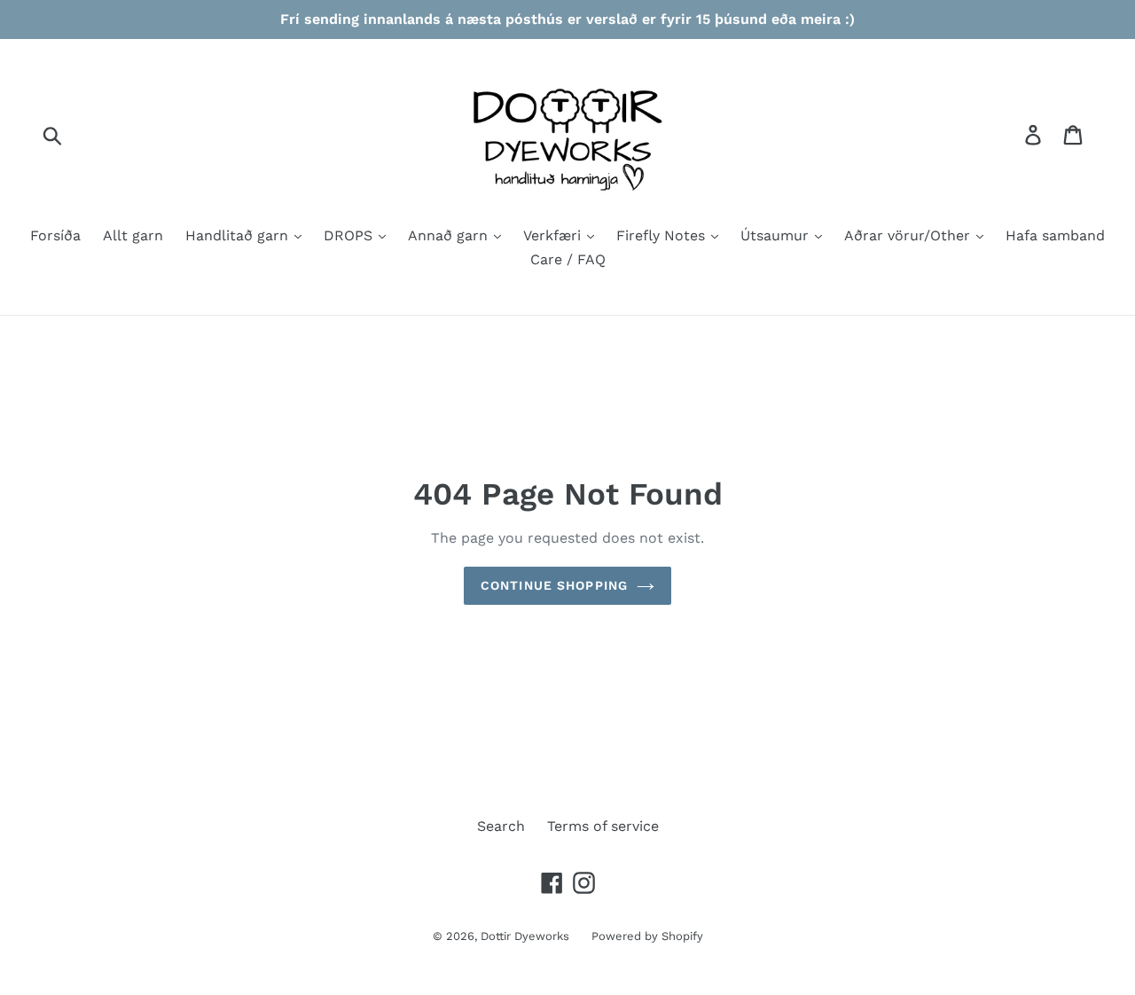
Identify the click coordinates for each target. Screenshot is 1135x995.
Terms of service (603, 826)
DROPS (350, 235)
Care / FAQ (568, 259)
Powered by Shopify (647, 936)
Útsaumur (776, 235)
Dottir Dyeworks (525, 936)
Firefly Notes (662, 235)
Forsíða (55, 235)
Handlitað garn (239, 235)
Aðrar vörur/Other (909, 235)
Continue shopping (554, 585)
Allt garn (133, 235)
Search (501, 826)
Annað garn (450, 235)
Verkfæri (554, 235)
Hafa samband (1055, 235)
